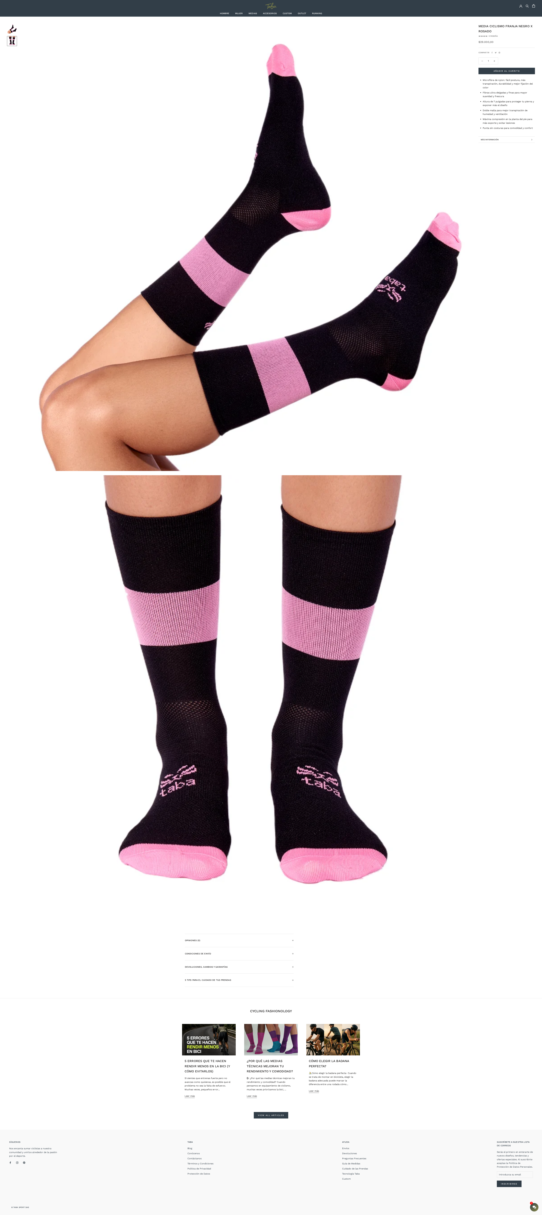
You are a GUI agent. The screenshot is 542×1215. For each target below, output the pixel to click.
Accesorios (270, 13)
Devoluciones (349, 1153)
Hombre (224, 13)
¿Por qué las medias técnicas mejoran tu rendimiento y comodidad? (270, 1066)
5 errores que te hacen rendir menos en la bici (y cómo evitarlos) (207, 1066)
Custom (287, 13)
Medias (253, 13)
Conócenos (193, 1153)
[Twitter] (496, 52)
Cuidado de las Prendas (355, 1168)
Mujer (239, 13)
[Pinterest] (499, 52)
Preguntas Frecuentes (354, 1158)
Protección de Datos (198, 1173)
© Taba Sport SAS (20, 1207)
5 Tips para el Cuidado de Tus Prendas (208, 980)
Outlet (302, 13)
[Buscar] (527, 5)
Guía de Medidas (351, 1163)
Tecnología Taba (351, 1173)
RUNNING (317, 13)
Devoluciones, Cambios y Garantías (206, 967)
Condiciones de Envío (198, 953)
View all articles (271, 1115)
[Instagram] (17, 1162)
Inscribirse (509, 1184)
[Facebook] (492, 52)
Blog (189, 1148)
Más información (490, 140)
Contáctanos (194, 1158)
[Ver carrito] (533, 5)
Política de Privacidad (199, 1168)
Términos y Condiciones (200, 1163)
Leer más (190, 1096)
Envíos (345, 1148)
